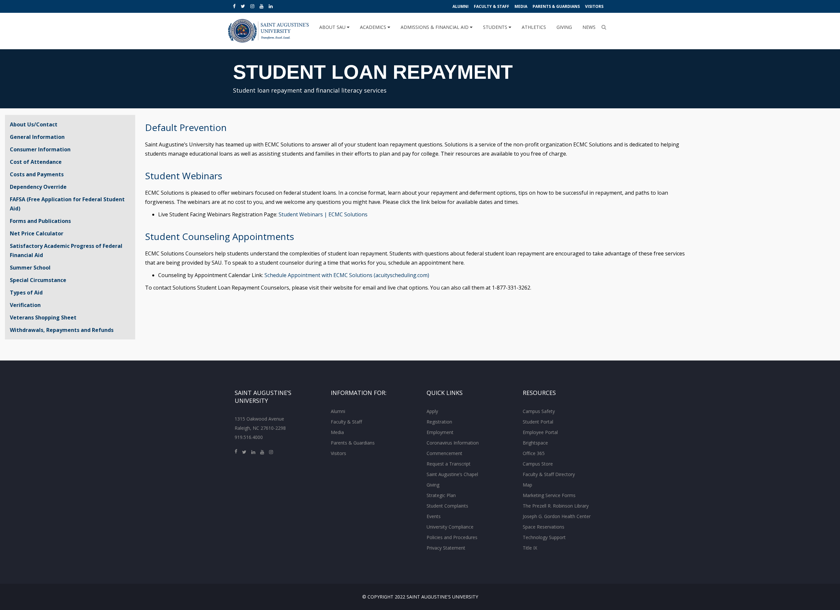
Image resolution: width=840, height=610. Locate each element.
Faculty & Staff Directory (549, 474)
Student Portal (538, 422)
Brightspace (535, 443)
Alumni (460, 6)
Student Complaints (447, 506)
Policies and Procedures (452, 537)
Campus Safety (539, 411)
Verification (25, 305)
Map (527, 485)
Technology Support (544, 537)
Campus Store (538, 464)
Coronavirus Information (453, 443)
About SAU (333, 27)
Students (496, 27)
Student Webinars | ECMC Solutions (323, 214)
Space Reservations (543, 527)
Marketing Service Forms (549, 495)
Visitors (594, 6)
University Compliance (450, 527)
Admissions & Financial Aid (435, 27)
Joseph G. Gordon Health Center (557, 516)
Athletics (534, 27)
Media (520, 6)
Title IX (530, 548)
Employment (440, 432)
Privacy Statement (446, 548)
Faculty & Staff (491, 6)
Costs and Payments (37, 174)
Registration (439, 422)
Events (434, 516)
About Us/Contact (33, 124)
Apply (432, 411)
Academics (374, 27)
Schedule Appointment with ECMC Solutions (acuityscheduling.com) (346, 275)
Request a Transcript (449, 464)
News (589, 27)
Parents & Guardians (556, 6)
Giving (564, 27)
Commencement (444, 453)
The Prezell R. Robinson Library (556, 506)
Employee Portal (540, 432)
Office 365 (534, 453)
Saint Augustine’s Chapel (452, 474)
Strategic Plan (441, 495)
